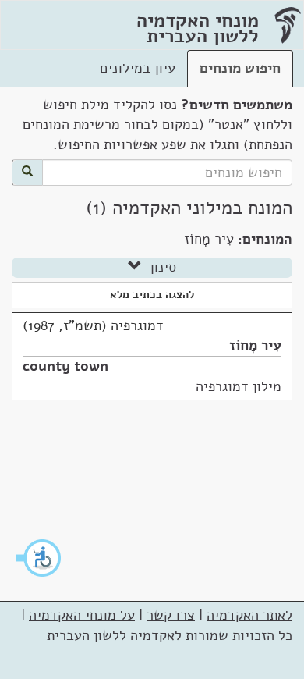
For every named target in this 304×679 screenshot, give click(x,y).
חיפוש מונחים (240, 68)
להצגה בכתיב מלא (152, 294)
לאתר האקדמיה (249, 615)
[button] (39, 558)
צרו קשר (171, 615)
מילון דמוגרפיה (238, 386)
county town (65, 366)
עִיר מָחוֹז (255, 345)
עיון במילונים (137, 68)
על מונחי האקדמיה (82, 615)
